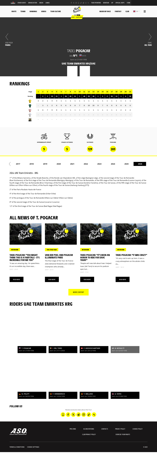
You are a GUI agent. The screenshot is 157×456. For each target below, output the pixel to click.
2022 (86, 164)
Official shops (120, 3)
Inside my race (105, 11)
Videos (43, 11)
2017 (18, 164)
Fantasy (118, 11)
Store (128, 3)
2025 (126, 164)
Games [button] (48, 3)
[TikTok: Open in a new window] (81, 3)
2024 (113, 164)
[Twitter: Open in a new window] (74, 3)
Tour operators (96, 3)
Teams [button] (23, 11)
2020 (59, 164)
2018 (32, 164)
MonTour (106, 3)
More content (78, 292)
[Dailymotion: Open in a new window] (83, 3)
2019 (45, 164)
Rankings (33, 11)
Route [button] (14, 11)
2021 (72, 164)
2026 (140, 164)
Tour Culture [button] (55, 11)
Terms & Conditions (17, 447)
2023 (99, 164)
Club (127, 11)
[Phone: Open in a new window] (78, 3)
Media (41, 3)
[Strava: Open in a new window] (88, 3)
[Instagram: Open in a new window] (76, 3)
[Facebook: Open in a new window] (71, 3)
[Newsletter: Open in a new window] (86, 3)
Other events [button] (22, 3)
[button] (136, 11)
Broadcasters (32, 3)
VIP (112, 3)
